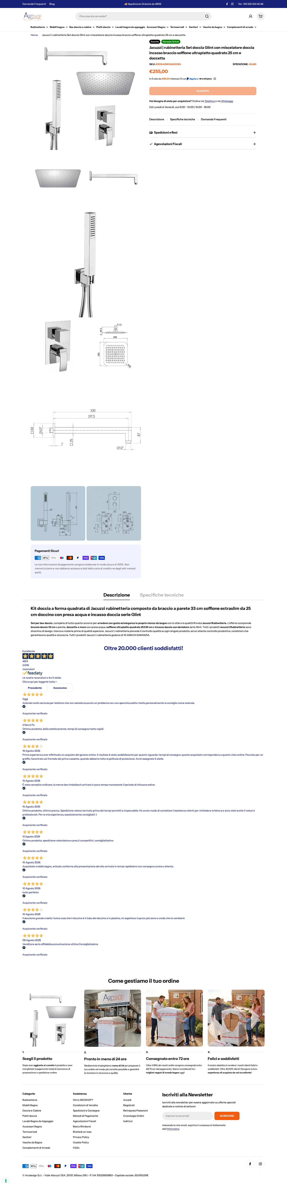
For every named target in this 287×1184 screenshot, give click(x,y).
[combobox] (143, 16)
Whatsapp (227, 101)
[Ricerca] (207, 16)
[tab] (116, 596)
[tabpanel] (143, 621)
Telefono (209, 101)
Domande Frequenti (34, 3)
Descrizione (156, 119)
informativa (173, 1128)
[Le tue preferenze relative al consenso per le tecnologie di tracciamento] (6, 1181)
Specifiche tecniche (182, 119)
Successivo (60, 687)
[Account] (251, 16)
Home (34, 35)
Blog (52, 3)
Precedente (35, 687)
